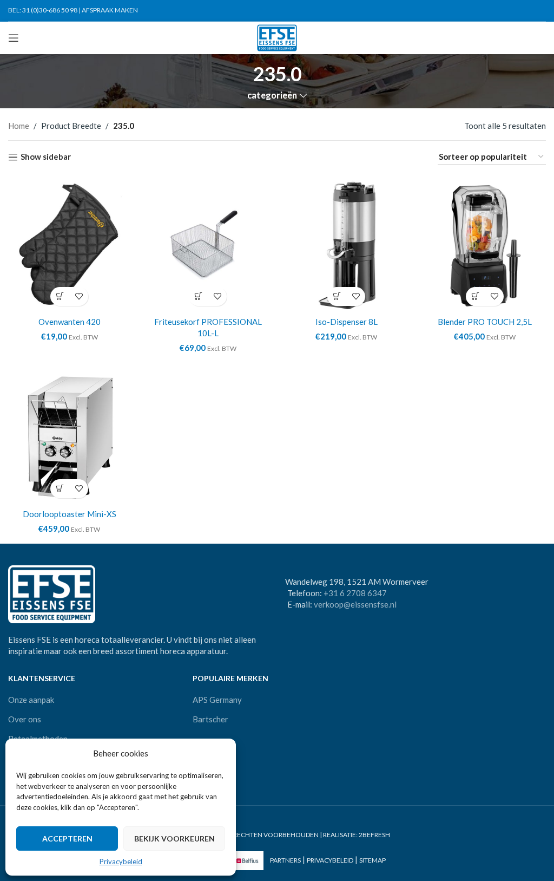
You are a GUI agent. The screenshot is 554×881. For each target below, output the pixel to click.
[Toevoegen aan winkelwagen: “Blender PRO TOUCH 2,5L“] (475, 296)
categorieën (272, 95)
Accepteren (67, 838)
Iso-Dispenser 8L (346, 322)
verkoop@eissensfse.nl (355, 604)
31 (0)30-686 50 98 (49, 10)
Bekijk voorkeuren (174, 838)
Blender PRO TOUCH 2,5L (485, 322)
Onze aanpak (31, 699)
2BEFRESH (374, 835)
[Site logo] (277, 37)
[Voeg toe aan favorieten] (78, 296)
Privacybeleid (121, 861)
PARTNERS (285, 861)
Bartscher (210, 719)
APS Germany (217, 699)
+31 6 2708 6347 (355, 593)
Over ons (24, 719)
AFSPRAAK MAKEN (110, 10)
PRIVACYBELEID (330, 861)
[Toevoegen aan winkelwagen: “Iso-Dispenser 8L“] (336, 296)
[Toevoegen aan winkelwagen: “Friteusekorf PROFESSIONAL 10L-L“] (198, 296)
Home (18, 125)
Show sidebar (46, 157)
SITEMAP (372, 861)
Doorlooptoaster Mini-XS (69, 514)
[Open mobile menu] (13, 38)
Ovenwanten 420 (69, 322)
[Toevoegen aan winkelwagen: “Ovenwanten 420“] (59, 296)
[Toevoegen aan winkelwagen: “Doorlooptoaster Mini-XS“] (59, 488)
